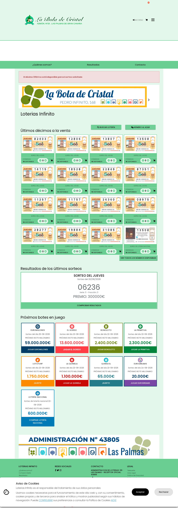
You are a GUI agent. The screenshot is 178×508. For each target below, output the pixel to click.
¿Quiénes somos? (25, 470)
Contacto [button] (140, 64)
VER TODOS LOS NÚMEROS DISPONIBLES (138, 258)
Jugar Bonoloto (106, 349)
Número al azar (141, 127)
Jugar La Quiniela (72, 383)
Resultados (23, 475)
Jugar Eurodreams (140, 383)
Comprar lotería (25, 473)
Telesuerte (131, 470)
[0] (148, 20)
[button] (29, 99)
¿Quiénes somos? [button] (42, 64)
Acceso (139, 20)
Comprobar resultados (89, 305)
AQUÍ (113, 500)
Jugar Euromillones (37, 349)
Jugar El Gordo (72, 349)
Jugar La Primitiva (140, 349)
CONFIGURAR (46, 500)
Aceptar (140, 491)
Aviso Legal (131, 473)
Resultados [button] (93, 64)
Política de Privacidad (135, 475)
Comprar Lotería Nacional (37, 421)
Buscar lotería (107, 127)
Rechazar (164, 491)
